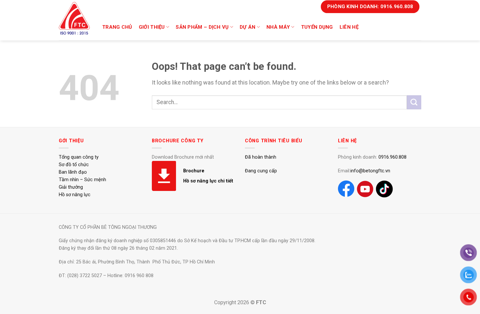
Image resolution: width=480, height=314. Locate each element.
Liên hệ (349, 27)
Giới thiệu (152, 27)
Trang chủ (117, 27)
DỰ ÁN (248, 27)
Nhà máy (278, 27)
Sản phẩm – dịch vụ (202, 27)
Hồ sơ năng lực (74, 194)
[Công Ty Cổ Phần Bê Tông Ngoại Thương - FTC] (75, 18)
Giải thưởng (71, 187)
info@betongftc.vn (370, 171)
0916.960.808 (392, 157)
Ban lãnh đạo (73, 172)
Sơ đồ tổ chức (74, 164)
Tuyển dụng (317, 27)
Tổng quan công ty (79, 157)
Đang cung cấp (261, 171)
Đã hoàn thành (260, 157)
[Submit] (414, 102)
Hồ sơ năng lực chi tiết (208, 181)
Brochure (193, 171)
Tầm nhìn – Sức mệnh (82, 179)
